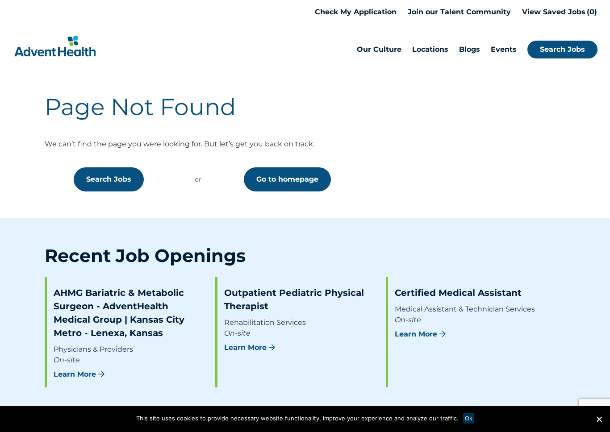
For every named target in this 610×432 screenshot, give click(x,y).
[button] (598, 419)
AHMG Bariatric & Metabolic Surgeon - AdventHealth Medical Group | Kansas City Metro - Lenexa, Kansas (119, 312)
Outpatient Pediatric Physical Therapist (294, 299)
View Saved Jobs (558, 12)
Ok (468, 418)
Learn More (75, 374)
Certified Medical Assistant (458, 292)
